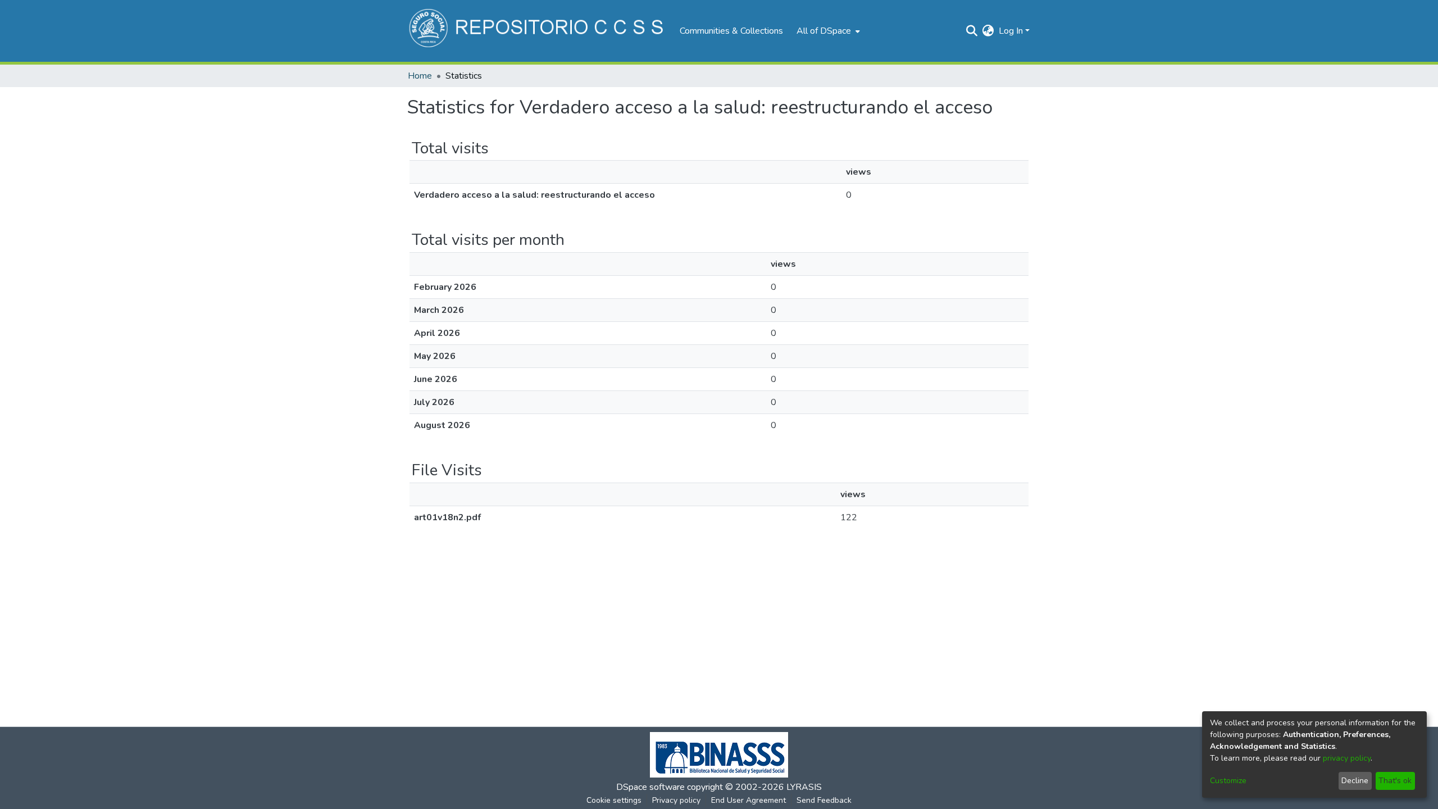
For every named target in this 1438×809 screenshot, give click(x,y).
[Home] (537, 30)
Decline (1354, 780)
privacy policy (1347, 758)
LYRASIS (804, 787)
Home (420, 76)
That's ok (1395, 780)
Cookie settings (613, 800)
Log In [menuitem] (1011, 31)
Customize (1228, 780)
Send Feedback (824, 800)
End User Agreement (748, 800)
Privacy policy (676, 800)
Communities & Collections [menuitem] (731, 31)
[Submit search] (972, 31)
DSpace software (650, 787)
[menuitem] (827, 31)
